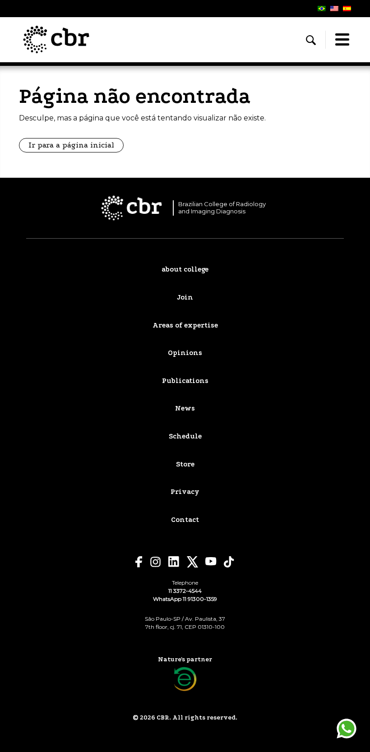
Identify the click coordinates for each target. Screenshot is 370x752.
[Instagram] (155, 561)
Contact (185, 520)
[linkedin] (174, 561)
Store (185, 464)
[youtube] (211, 561)
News (185, 408)
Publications (185, 381)
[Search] (311, 40)
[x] (192, 561)
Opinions (185, 353)
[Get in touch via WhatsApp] (346, 728)
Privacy (185, 492)
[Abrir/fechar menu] (342, 40)
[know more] (185, 679)
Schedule (185, 436)
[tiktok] (229, 561)
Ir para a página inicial (71, 145)
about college (185, 269)
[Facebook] (139, 561)
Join (185, 297)
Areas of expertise (185, 325)
